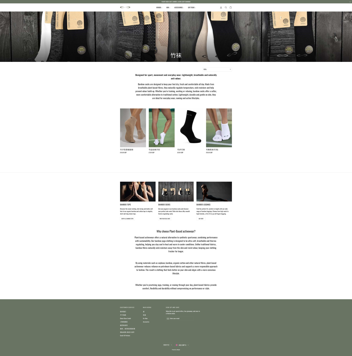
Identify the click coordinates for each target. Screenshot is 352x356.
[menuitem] (159, 7)
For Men (145, 318)
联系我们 (123, 311)
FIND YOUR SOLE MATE (165, 219)
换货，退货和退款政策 (127, 329)
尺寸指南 (123, 315)
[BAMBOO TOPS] (138, 192)
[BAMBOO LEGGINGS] (214, 192)
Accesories (146, 322)
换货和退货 (124, 325)
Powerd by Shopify (176, 349)
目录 (144, 315)
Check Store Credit (125, 318)
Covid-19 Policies (125, 335)
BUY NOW (201, 219)
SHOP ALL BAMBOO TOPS (127, 219)
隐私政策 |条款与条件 (127, 332)
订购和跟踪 (124, 322)
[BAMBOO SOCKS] (176, 192)
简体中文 (166, 345)
